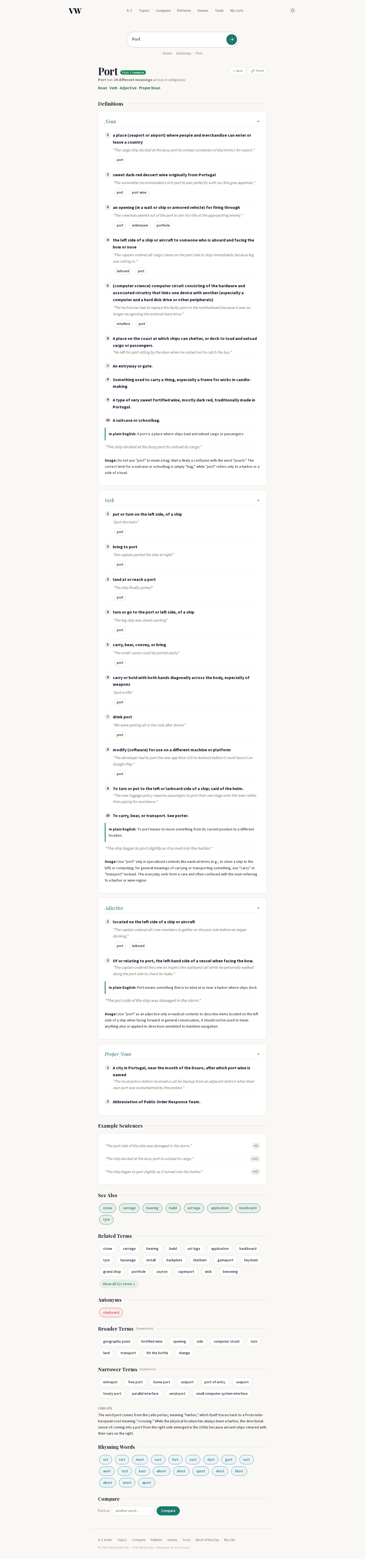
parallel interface (145, 1393)
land (106, 1352)
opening (179, 1341)
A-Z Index (105, 1540)
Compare (163, 10)
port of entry (214, 1382)
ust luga (194, 1208)
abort (107, 1482)
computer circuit (227, 1341)
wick (208, 1271)
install (151, 1260)
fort (175, 1459)
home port (161, 1382)
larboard (123, 271)
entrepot (110, 1382)
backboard (248, 1208)
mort (140, 1459)
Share (260, 70)
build (173, 1208)
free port (135, 1382)
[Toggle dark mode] (292, 10)
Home (167, 53)
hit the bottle (157, 1352)
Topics (144, 10)
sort (158, 1459)
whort (161, 1471)
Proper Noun (149, 88)
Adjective (128, 88)
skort (220, 1471)
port (120, 160)
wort (107, 1471)
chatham (200, 1260)
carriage (129, 1208)
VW (75, 10)
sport (200, 1471)
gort (228, 1459)
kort (142, 1471)
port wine (139, 192)
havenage (128, 1260)
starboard (111, 1312)
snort (127, 1482)
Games (202, 10)
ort (105, 1459)
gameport (226, 1260)
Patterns (184, 10)
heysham (251, 1260)
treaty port (112, 1393)
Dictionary (183, 53)
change (184, 1352)
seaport (242, 1382)
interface (123, 323)
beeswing (230, 1271)
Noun (102, 88)
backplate (174, 1260)
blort (239, 1471)
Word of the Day (207, 1540)
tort (125, 1471)
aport (146, 1482)
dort (211, 1459)
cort (246, 1459)
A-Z (129, 10)
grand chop (112, 1271)
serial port (177, 1393)
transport (128, 1352)
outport (187, 1382)
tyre (106, 1219)
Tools (219, 10)
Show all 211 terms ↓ (119, 1283)
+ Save (237, 70)
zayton (162, 1271)
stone (107, 1208)
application (220, 1208)
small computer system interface (222, 1393)
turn (254, 1341)
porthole (163, 225)
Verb (113, 88)
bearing (152, 1208)
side (200, 1341)
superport (186, 1271)
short (181, 1471)
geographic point (116, 1341)
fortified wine (151, 1341)
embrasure (140, 225)
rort (122, 1459)
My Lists (236, 10)
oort (193, 1459)
